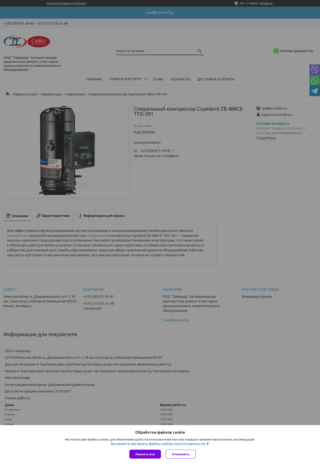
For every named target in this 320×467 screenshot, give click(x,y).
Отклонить (181, 454)
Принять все (145, 454)
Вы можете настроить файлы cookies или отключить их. (158, 444)
